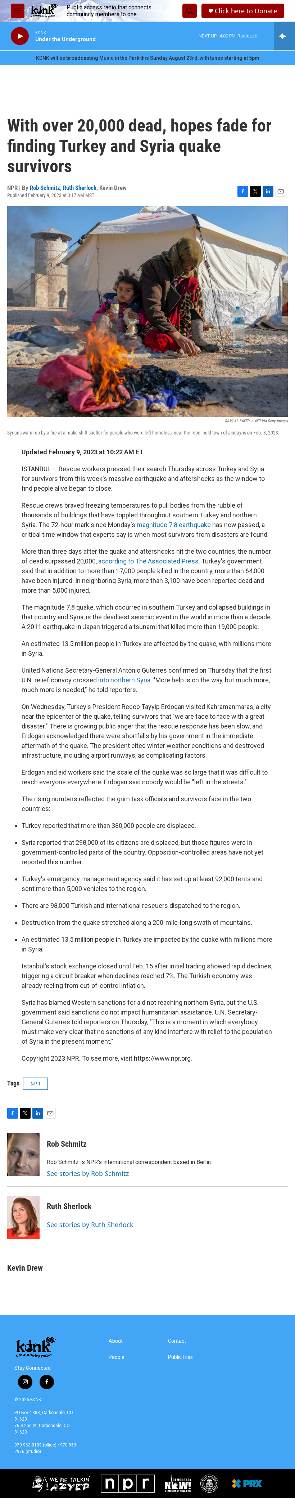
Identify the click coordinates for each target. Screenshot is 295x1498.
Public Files (180, 1357)
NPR (35, 1084)
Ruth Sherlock (79, 187)
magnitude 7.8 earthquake (174, 525)
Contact (177, 1341)
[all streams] (284, 36)
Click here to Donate (246, 11)
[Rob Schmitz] (23, 1154)
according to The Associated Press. (149, 561)
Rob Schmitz (45, 187)
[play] (20, 36)
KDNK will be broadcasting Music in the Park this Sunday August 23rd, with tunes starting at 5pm (147, 58)
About (116, 1341)
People (116, 1357)
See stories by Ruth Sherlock (90, 1224)
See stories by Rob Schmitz (88, 1173)
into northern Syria (124, 680)
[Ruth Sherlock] (23, 1217)
